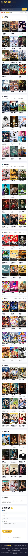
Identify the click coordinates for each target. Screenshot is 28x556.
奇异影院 (21, 500)
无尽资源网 (4, 500)
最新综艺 (6, 232)
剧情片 (22, 98)
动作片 (3, 98)
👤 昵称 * (4, 510)
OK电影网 (4, 502)
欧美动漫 (24, 298)
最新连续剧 (6, 164)
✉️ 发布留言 (7, 531)
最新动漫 (6, 298)
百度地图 (15, 553)
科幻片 (15, 98)
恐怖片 (18, 98)
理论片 (18, 5)
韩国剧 (18, 166)
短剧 (15, 5)
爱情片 (11, 98)
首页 (2, 5)
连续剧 (7, 5)
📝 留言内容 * (5, 521)
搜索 (25, 9)
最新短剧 (6, 365)
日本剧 (15, 166)
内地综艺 (10, 232)
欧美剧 (22, 166)
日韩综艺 (19, 232)
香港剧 (7, 166)
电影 (4, 5)
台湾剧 (11, 166)
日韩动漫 (19, 298)
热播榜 (21, 5)
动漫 (12, 5)
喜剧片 (7, 98)
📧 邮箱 (3, 515)
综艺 (10, 5)
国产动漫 (15, 298)
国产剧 (3, 166)
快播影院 (9, 502)
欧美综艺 (24, 232)
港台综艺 (15, 232)
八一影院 (9, 500)
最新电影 (6, 96)
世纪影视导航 (15, 500)
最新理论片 (6, 431)
